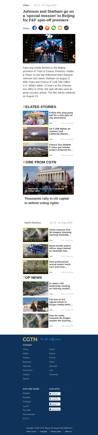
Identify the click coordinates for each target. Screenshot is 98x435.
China (25, 349)
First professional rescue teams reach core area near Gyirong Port (60, 264)
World (25, 353)
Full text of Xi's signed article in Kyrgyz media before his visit (60, 302)
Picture (52, 358)
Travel (52, 349)
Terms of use (31, 431)
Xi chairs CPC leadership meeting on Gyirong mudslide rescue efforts (60, 286)
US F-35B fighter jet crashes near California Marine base (59, 131)
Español (26, 397)
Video (51, 362)
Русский (26, 410)
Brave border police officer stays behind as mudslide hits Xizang (60, 248)
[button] (26, 60)
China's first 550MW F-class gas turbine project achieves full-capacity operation (60, 147)
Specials (53, 366)
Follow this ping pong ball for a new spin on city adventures (61, 115)
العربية (25, 406)
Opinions (27, 366)
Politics (26, 358)
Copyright (43, 431)
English (26, 393)
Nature (52, 353)
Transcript (53, 374)
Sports (26, 379)
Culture (26, 374)
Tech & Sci (28, 370)
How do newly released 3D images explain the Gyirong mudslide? (60, 318)
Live (51, 370)
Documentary (29, 414)
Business (27, 362)
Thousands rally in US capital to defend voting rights (46, 201)
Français (27, 402)
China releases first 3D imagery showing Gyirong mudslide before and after (60, 232)
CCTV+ (26, 418)
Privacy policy (56, 431)
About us (68, 431)
